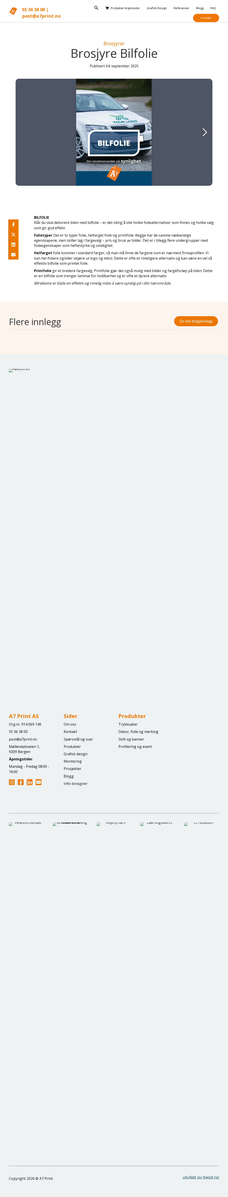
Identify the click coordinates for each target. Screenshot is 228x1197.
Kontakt (206, 18)
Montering (73, 761)
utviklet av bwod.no (201, 1177)
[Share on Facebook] (13, 224)
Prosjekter (72, 768)
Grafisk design (76, 753)
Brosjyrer (114, 43)
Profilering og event (135, 746)
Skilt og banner (131, 739)
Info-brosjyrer (76, 783)
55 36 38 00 (33, 9)
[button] (96, 8)
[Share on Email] (13, 255)
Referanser (181, 8)
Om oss (70, 724)
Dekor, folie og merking (138, 731)
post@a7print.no (41, 16)
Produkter (72, 746)
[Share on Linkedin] (13, 244)
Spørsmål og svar (78, 739)
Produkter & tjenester (125, 8)
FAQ (213, 8)
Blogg (200, 8)
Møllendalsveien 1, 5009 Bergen (24, 749)
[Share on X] (13, 234)
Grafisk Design (157, 8)
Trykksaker (128, 724)
